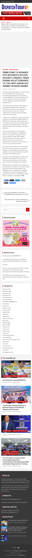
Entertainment (6, 297)
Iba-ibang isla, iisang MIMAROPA (12, 256)
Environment (6, 299)
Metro (4, 320)
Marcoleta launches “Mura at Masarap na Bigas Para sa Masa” (16, 200)
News (4, 325)
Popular (5, 333)
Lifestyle (5, 316)
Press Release (13, 69)
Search (27, 210)
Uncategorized (7, 352)
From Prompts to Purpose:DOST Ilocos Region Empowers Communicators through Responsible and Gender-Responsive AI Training (16, 270)
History (5, 314)
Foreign (5, 310)
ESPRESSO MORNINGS (9, 301)
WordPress (21, 555)
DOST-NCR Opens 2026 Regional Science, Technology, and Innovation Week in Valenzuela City (16, 277)
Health (4, 312)
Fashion (5, 306)
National (5, 69)
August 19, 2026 (7, 382)
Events (4, 304)
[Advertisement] (16, 48)
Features (5, 308)
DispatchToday (16, 382)
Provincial (5, 337)
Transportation (7, 348)
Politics (5, 331)
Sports (4, 341)
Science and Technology (9, 339)
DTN (14, 89)
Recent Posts (7, 517)
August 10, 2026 (7, 411)
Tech (4, 344)
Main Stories (6, 318)
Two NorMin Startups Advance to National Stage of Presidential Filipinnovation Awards (14, 407)
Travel (4, 350)
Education (5, 295)
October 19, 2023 (7, 89)
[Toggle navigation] (3, 18)
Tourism (5, 346)
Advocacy (5, 289)
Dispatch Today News (20, 551)
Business (5, 293)
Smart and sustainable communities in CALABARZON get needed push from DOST (16, 193)
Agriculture (6, 291)
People (4, 329)
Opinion (5, 327)
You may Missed (8, 358)
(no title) (5, 264)
